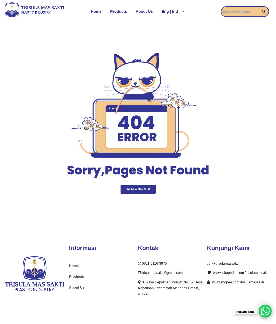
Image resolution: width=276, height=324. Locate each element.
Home (96, 11)
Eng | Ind (170, 11)
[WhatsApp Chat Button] (265, 311)
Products (118, 11)
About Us (144, 11)
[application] (179, 11)
